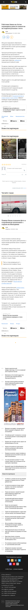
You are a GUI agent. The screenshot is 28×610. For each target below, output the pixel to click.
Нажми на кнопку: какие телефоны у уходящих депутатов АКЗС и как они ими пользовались (15, 454)
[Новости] (13, 121)
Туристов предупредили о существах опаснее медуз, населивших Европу (15, 512)
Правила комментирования (11, 603)
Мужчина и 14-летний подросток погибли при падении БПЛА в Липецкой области (14, 206)
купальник (5, 323)
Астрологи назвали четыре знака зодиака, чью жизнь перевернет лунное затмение (14, 487)
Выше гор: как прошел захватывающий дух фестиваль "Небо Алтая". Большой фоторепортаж (15, 506)
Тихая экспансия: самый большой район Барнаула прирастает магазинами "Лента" (14, 493)
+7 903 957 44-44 (7, 587)
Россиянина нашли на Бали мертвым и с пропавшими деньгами (15, 543)
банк (11, 116)
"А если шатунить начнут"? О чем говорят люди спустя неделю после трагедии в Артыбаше (15, 461)
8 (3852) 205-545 (7, 591)
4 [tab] (15, 216)
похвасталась (20, 287)
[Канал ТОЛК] (22, 121)
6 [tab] (20, 216)
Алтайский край (5, 117)
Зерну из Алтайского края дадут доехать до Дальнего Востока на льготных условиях (14, 448)
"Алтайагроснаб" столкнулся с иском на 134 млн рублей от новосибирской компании (15, 436)
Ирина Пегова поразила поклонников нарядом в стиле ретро (12, 317)
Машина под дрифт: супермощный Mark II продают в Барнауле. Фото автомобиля (15, 430)
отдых (18, 323)
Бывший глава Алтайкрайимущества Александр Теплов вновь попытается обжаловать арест (15, 468)
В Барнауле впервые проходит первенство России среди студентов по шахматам (15, 549)
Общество (7, 229)
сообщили (17, 60)
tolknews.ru (8, 574)
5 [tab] (17, 216)
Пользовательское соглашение (12, 602)
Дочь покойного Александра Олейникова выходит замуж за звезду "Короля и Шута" (14, 524)
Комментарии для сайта (19, 188)
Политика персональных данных (12, 600)
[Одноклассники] (11, 37)
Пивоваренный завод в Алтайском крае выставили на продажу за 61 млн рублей (15, 531)
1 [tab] (8, 216)
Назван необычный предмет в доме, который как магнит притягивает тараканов (15, 518)
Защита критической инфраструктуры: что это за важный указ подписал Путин (15, 370)
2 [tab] (10, 216)
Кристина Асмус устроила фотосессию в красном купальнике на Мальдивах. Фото (15, 538)
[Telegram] (3, 37)
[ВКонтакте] (7, 37)
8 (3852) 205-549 (7, 593)
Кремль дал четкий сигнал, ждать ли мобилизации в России (15, 442)
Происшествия (8, 33)
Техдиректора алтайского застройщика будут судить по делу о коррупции (14, 109)
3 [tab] (13, 216)
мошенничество (20, 116)
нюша (12, 323)
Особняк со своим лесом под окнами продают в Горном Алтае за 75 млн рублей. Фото (15, 480)
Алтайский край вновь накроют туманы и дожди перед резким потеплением (14, 500)
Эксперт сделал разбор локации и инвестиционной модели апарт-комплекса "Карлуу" (14, 383)
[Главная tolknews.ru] (14, 2)
